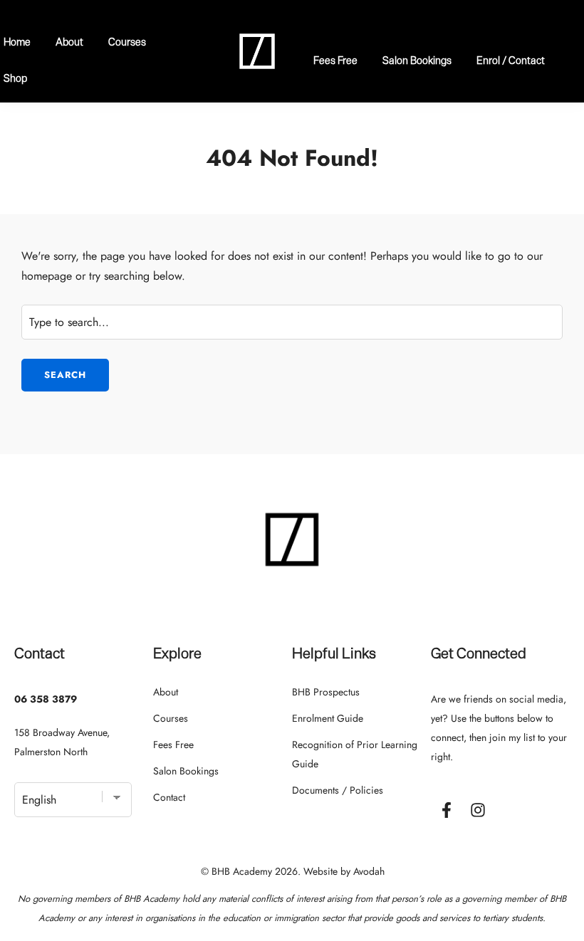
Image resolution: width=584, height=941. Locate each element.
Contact (169, 797)
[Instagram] (478, 810)
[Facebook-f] (446, 810)
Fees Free (335, 60)
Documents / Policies (337, 790)
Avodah (369, 871)
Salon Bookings (417, 60)
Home (17, 41)
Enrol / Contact (510, 60)
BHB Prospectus (326, 692)
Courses (127, 41)
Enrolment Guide (327, 718)
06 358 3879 (45, 699)
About (69, 41)
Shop (15, 78)
